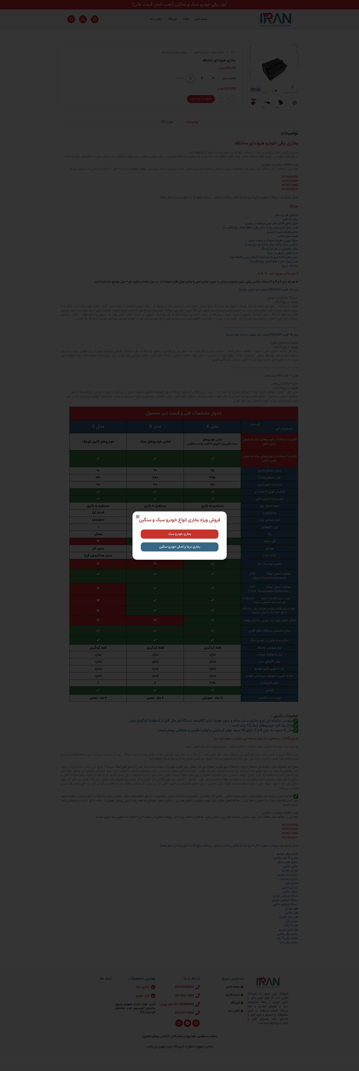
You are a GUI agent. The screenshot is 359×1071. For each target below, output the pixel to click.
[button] (137, 516)
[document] (179, 535)
